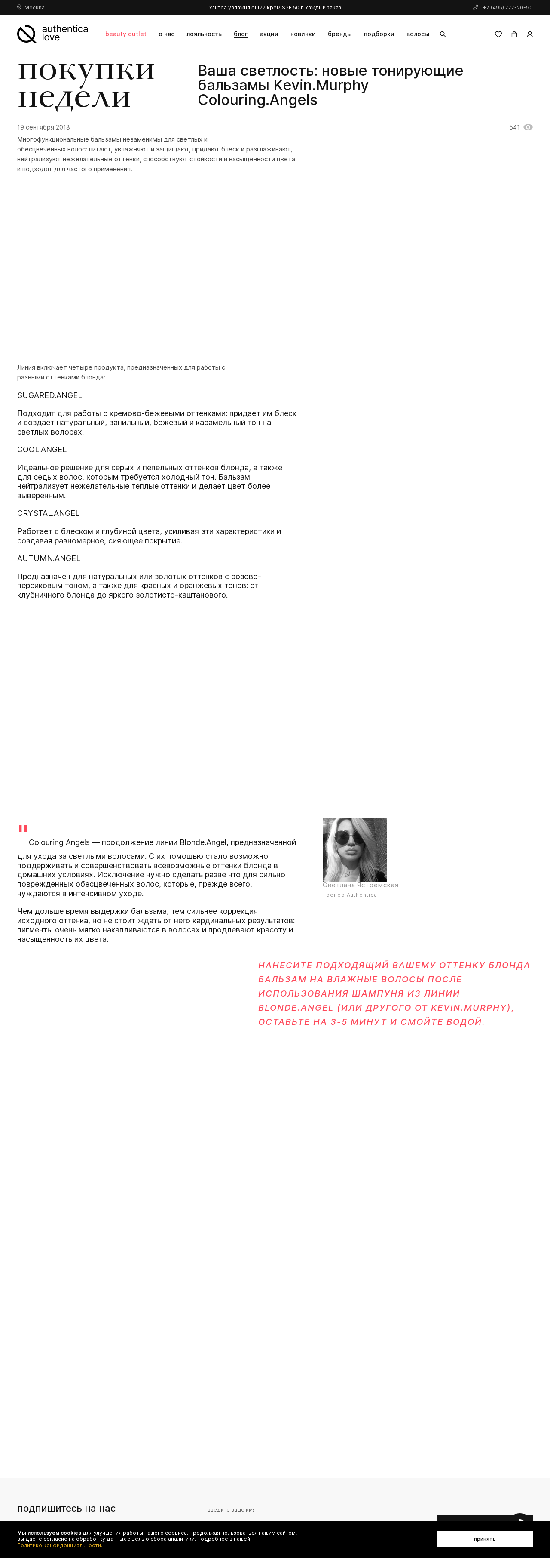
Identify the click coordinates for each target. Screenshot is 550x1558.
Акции (269, 33)
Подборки (379, 33)
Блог (241, 33)
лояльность (204, 33)
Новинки (303, 33)
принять (485, 1539)
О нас (166, 33)
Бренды (340, 33)
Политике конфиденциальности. (59, 1546)
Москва (34, 7)
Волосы (417, 33)
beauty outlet (126, 33)
